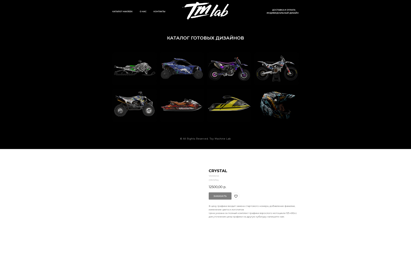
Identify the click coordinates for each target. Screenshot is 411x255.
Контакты (159, 11)
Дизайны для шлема (270, 97)
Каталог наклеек (122, 11)
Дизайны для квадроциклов (129, 97)
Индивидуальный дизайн (283, 13)
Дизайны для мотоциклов (270, 61)
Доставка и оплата (283, 10)
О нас (143, 11)
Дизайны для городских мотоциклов (223, 63)
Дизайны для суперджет (223, 97)
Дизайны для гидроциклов (176, 97)
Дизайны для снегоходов (128, 61)
